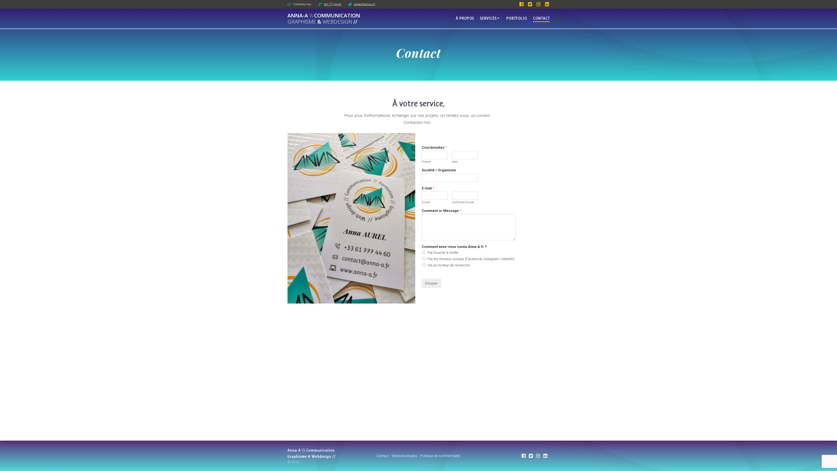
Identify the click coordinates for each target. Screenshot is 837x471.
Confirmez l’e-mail (463, 202)
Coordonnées (434, 147)
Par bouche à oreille (443, 253)
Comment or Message (441, 211)
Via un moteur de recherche (449, 265)
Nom (455, 161)
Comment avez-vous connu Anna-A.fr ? (454, 247)
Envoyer (431, 283)
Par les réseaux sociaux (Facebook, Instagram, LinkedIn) (471, 259)
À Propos (465, 18)
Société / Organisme (439, 170)
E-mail (428, 188)
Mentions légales (404, 456)
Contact (541, 18)
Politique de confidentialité (440, 456)
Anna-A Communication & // (324, 18)
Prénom (426, 161)
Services (488, 18)
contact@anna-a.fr (364, 4)
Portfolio (516, 18)
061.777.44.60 (332, 4)
